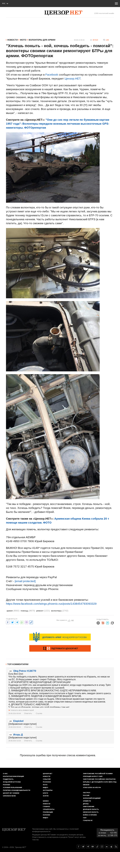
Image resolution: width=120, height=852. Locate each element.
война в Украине (90, 815)
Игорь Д (18, 734)
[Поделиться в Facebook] (8, 622)
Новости (12, 40)
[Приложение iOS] (111, 846)
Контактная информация (13, 776)
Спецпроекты (48, 809)
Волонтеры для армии (42, 40)
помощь (28, 610)
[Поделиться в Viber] (26, 622)
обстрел (86, 792)
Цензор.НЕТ (72, 78)
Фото (23, 40)
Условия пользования (12, 787)
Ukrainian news (9, 796)
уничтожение (88, 806)
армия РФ (87, 801)
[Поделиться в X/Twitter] (12, 622)
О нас (5, 773)
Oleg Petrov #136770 (24, 671)
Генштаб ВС (88, 820)
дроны (86, 804)
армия (13, 610)
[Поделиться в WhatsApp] (22, 622)
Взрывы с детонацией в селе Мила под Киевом (99, 783)
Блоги (45, 793)
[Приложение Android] (106, 846)
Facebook (51, 74)
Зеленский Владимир (92, 798)
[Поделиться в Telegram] (17, 622)
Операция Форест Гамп (92, 776)
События (46, 779)
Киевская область (90, 812)
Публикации (48, 812)
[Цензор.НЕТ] (63, 13)
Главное (46, 806)
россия (86, 795)
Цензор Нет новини (11, 793)
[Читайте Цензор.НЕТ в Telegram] (88, 846)
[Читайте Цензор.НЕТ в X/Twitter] (83, 846)
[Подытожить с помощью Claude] (103, 622)
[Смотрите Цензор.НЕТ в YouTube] (92, 846)
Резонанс (47, 782)
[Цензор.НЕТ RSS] (116, 846)
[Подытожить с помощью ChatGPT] (98, 622)
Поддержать (8, 779)
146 (107, 40)
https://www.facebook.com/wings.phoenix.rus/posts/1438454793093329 (51, 603)
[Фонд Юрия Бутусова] (60, 637)
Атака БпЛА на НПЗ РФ (92, 787)
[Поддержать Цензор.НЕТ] (60, 648)
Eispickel (18, 721)
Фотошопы (48, 790)
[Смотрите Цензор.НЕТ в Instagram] (102, 846)
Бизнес (46, 801)
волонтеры (59, 610)
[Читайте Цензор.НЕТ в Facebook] (78, 846)
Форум (45, 796)
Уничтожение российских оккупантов (99, 779)
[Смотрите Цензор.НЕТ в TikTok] (97, 846)
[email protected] (25, 581)
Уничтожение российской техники (98, 773)
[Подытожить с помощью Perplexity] (107, 622)
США (84, 817)
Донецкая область (91, 809)
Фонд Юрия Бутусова (12, 782)
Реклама (6, 785)
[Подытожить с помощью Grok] (112, 622)
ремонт (43, 610)
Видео (45, 787)
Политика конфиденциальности (16, 790)
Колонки (46, 815)
